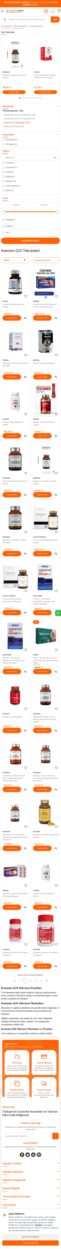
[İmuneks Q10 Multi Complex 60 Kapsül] (46, 812)
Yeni (7, 232)
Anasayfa (7, 26)
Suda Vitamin (12, 186)
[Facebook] (22, 1154)
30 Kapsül (11, 144)
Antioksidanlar (36, 26)
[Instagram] (39, 1154)
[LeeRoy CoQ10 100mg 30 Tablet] (46, 871)
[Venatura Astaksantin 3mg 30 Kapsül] (15, 459)
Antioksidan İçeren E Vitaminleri (19, 115)
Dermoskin (37, 596)
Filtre (6, 260)
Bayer (9, 190)
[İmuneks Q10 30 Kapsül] (15, 694)
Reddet (38, 1225)
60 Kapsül (11, 139)
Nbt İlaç (36, 360)
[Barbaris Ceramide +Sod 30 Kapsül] (14, 54)
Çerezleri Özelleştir (30, 1236)
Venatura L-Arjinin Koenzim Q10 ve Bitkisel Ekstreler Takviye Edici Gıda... (14, 778)
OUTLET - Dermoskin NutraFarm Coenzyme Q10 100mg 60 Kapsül (14, 660)
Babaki (10, 176)
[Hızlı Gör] (25, 318)
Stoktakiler (10, 220)
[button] (19, 98)
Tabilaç (36, 301)
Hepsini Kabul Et (30, 1243)
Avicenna (11, 167)
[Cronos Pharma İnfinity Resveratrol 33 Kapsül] (15, 577)
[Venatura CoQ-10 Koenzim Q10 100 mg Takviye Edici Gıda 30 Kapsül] (46, 753)
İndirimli (8, 226)
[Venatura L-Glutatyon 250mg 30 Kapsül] (15, 518)
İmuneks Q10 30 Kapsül (12, 717)
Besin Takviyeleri (21, 26)
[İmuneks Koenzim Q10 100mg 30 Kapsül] (46, 930)
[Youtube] (33, 1154)
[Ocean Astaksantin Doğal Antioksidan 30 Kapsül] (46, 54)
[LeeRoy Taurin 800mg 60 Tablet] (15, 400)
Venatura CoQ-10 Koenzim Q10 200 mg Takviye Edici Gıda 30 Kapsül (15, 837)
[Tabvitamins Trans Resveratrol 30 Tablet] (15, 341)
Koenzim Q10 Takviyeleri (16, 122)
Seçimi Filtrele (30, 240)
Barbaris (6, 72)
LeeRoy (6, 419)
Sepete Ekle (14, 92)
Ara (55, 19)
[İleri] (41, 981)
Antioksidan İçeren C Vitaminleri (19, 118)
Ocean (37, 72)
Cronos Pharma (39, 537)
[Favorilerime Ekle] (26, 296)
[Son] (47, 981)
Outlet (9, 172)
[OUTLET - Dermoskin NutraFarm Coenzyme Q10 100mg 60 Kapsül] (15, 635)
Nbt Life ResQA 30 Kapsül (44, 363)
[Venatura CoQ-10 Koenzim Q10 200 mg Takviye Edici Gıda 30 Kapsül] (15, 812)
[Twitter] (27, 1154)
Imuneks (6, 714)
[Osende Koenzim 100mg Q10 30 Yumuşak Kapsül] (15, 871)
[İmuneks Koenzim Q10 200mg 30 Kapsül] (15, 930)
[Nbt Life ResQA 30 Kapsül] (46, 341)
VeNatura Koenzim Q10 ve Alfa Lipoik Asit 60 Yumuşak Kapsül (44, 719)
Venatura (6, 478)
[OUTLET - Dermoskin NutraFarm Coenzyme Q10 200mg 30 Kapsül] (46, 577)
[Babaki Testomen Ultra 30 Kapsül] (46, 400)
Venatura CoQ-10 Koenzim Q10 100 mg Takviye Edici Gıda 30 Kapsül (45, 778)
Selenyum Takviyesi (14, 126)
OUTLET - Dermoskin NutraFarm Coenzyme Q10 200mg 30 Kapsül (44, 601)
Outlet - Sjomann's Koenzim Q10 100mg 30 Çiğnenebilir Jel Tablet (45, 660)
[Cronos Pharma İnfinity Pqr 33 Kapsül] (46, 518)
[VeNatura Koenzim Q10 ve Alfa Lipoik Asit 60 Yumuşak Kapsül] (46, 694)
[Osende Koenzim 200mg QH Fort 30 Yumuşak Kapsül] (46, 282)
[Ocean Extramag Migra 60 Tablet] (15, 282)
